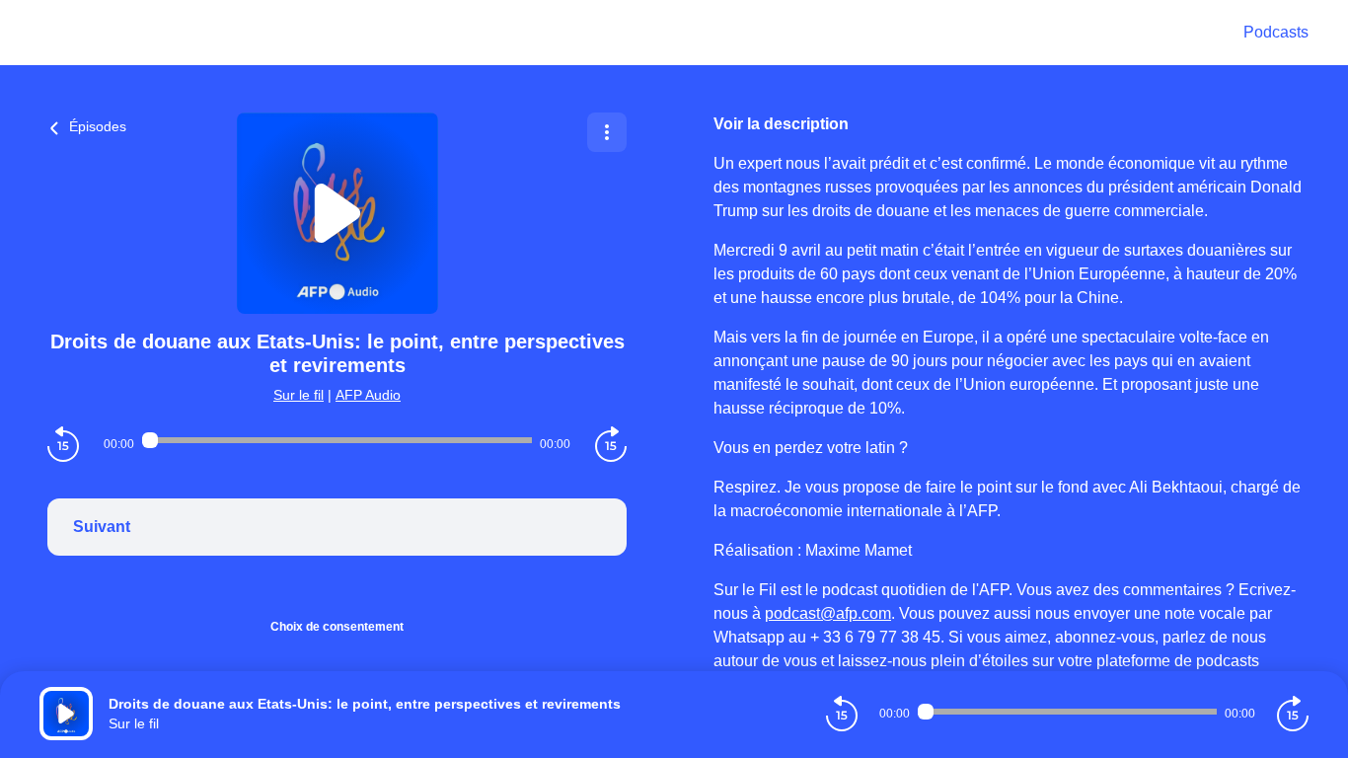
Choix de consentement (337, 627)
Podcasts (1276, 32)
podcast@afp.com (828, 613)
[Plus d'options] (607, 132)
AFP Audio (368, 395)
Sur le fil (298, 395)
